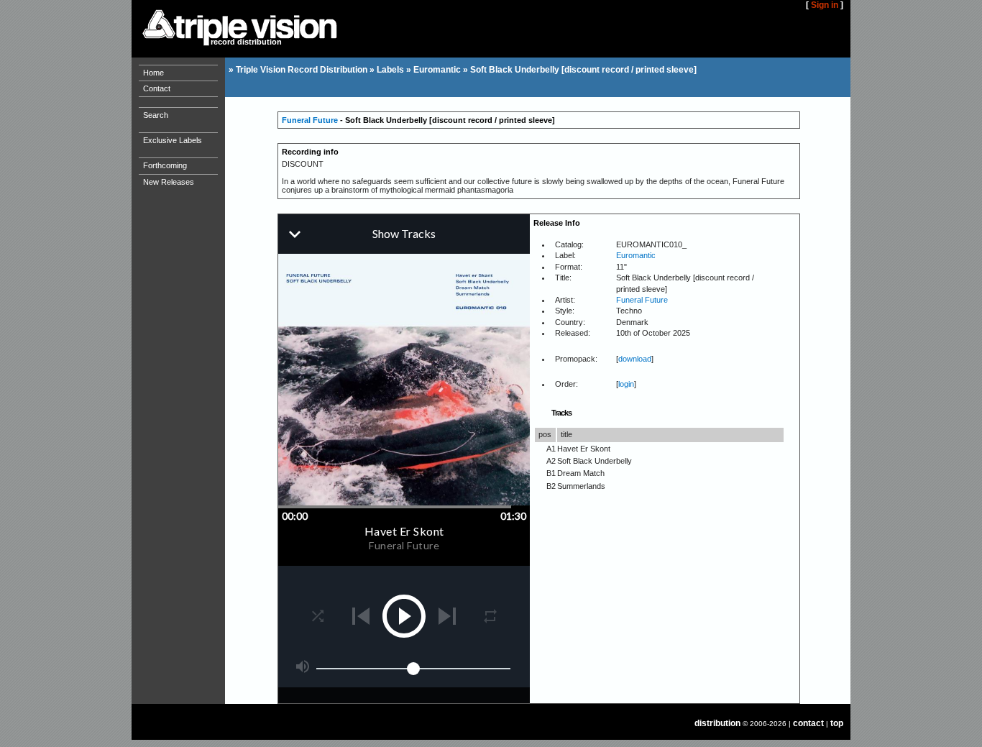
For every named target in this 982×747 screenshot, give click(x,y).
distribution (717, 723)
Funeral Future (310, 120)
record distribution (246, 41)
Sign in (824, 5)
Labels (390, 70)
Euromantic (437, 70)
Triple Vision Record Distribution (301, 70)
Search (155, 115)
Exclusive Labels (172, 140)
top (836, 723)
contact (808, 723)
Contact (156, 88)
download (634, 358)
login (626, 384)
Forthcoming (165, 165)
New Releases (168, 182)
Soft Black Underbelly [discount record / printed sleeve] (583, 70)
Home (153, 72)
